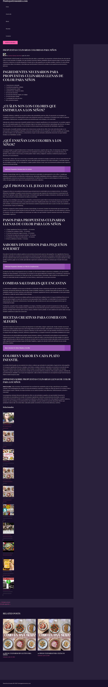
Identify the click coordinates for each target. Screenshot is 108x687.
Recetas (8, 28)
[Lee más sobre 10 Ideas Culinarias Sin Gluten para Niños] (19, 635)
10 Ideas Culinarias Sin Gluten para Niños (17, 654)
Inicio (7, 6)
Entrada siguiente (5, 604)
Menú (7, 21)
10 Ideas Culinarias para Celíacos (51, 653)
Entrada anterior (5, 602)
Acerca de (8, 14)
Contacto (8, 36)
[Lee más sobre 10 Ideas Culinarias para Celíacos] (54, 635)
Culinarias (5, 657)
